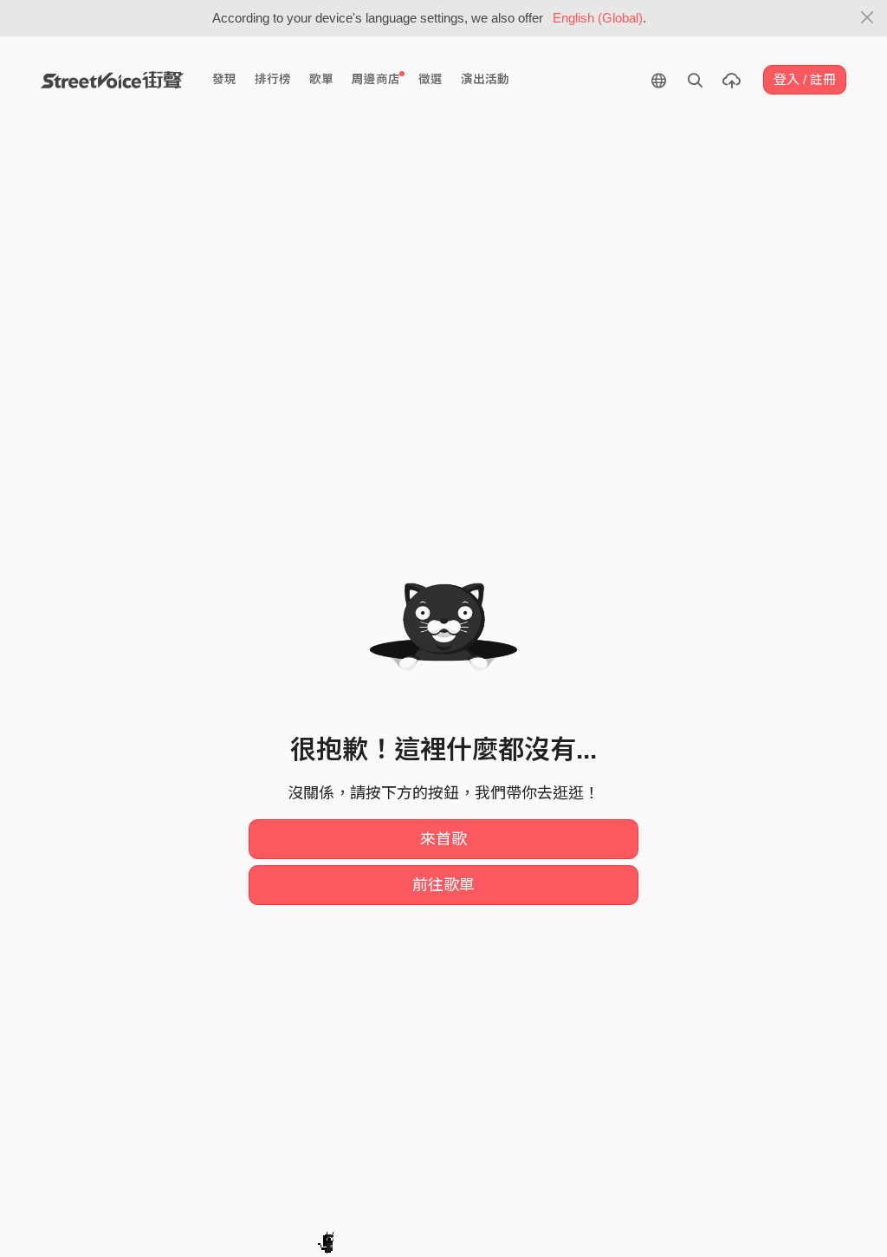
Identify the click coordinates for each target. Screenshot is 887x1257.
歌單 (321, 79)
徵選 (430, 79)
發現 (224, 79)
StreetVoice (112, 79)
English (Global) (598, 17)
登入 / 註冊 (805, 79)
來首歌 (443, 839)
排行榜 (273, 79)
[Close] (867, 18)
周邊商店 (376, 79)
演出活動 (485, 79)
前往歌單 (443, 885)
